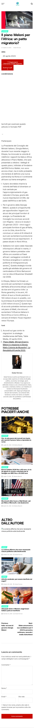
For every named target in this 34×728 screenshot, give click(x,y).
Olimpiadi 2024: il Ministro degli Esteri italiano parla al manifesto (15, 609)
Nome (4, 688)
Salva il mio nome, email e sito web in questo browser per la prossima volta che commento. (16, 707)
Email (3, 697)
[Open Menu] (2, 3)
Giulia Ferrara (17, 47)
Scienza (4, 547)
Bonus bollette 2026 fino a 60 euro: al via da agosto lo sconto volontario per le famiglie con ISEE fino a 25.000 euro (16, 471)
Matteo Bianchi (18, 445)
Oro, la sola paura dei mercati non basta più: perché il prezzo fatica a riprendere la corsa (16, 440)
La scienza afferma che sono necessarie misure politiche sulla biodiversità (15, 550)
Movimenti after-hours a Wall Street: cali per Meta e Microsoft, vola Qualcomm (16, 502)
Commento (5, 665)
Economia (5, 31)
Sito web (21, 697)
